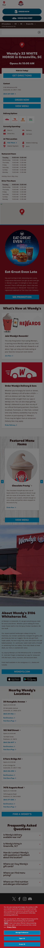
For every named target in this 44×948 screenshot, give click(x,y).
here (6, 923)
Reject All (22, 938)
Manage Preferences (22, 932)
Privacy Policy (11, 927)
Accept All (22, 944)
